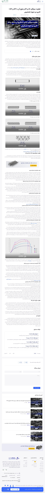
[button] (5, 1)
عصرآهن (41, 486)
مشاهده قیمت (34, 165)
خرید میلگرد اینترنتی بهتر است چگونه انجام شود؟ (30, 151)
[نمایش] (30, 51)
